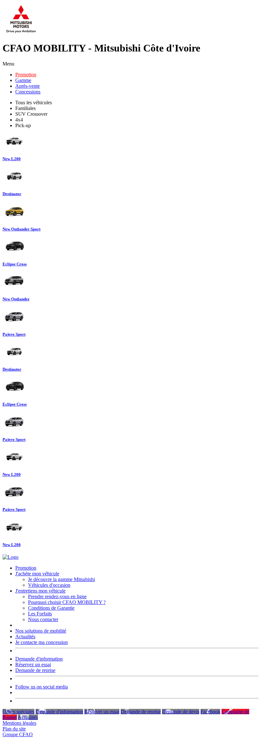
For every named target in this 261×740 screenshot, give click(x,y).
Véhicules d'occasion (49, 585)
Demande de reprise (35, 670)
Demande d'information (39, 658)
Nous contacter (43, 619)
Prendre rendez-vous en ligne (57, 596)
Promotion (25, 74)
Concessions (27, 91)
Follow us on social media (41, 686)
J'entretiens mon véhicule (40, 590)
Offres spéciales (18, 711)
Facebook (210, 711)
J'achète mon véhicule (37, 573)
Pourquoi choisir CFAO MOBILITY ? (67, 602)
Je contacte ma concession (41, 642)
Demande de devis (180, 711)
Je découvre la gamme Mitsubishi (61, 579)
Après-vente (27, 86)
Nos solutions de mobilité (40, 631)
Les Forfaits (40, 613)
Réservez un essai (33, 664)
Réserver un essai (101, 711)
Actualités (25, 636)
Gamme (23, 80)
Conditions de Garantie (51, 608)
